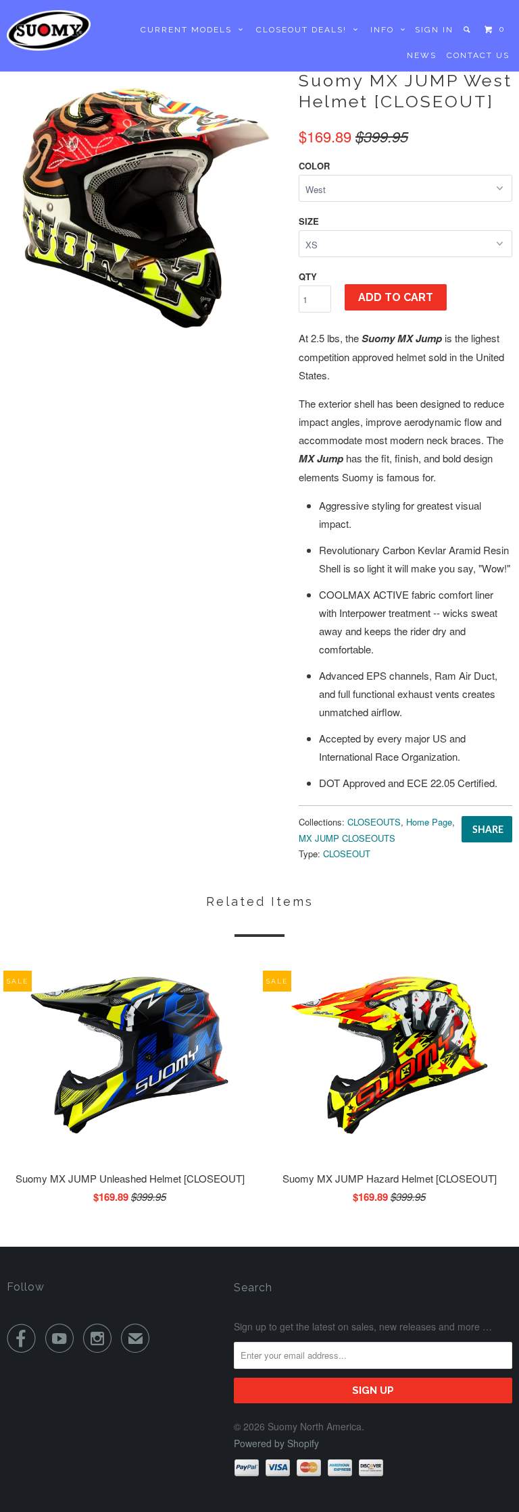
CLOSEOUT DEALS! (304, 29)
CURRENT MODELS (190, 29)
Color (314, 165)
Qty (308, 276)
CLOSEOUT (346, 853)
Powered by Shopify (276, 1443)
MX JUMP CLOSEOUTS (347, 838)
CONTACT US (478, 55)
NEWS (422, 55)
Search (253, 1287)
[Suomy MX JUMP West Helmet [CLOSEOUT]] (146, 207)
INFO (385, 29)
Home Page (429, 821)
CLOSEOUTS (374, 821)
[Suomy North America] (49, 30)
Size (309, 221)
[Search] (468, 29)
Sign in (434, 29)
